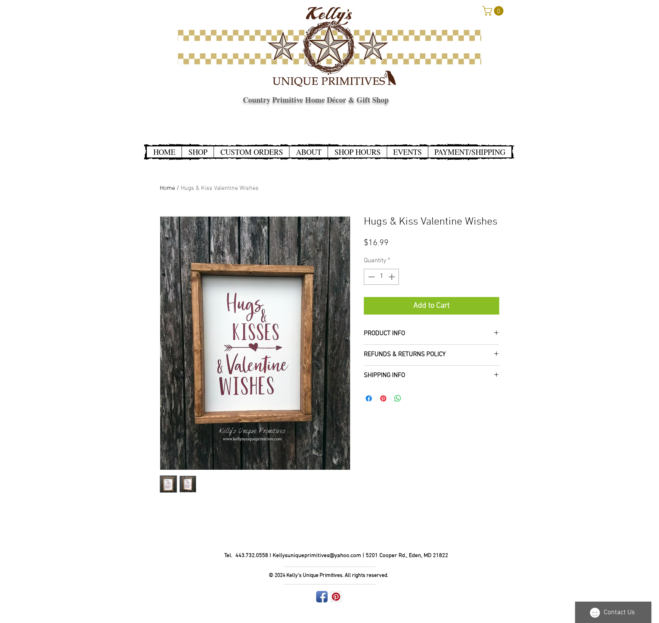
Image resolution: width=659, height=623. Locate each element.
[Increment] (392, 276)
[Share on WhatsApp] (397, 398)
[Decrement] (370, 276)
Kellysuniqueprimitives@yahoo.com (317, 555)
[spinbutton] (381, 276)
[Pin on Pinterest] (383, 398)
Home (167, 188)
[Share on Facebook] (368, 398)
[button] (494, 11)
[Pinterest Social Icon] (336, 596)
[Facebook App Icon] (322, 596)
